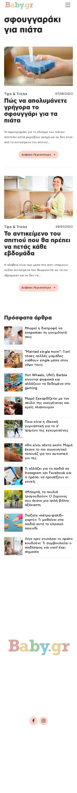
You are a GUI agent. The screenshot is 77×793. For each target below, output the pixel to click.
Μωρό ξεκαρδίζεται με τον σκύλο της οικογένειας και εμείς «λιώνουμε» (47, 403)
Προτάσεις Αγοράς (29, 700)
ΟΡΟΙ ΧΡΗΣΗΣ (40, 748)
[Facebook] (33, 721)
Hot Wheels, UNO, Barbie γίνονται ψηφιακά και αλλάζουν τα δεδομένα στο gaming (48, 381)
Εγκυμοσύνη (53, 665)
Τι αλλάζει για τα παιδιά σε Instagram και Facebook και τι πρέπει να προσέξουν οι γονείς (48, 475)
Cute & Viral (22, 692)
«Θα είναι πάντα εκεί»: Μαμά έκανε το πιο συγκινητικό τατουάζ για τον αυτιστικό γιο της (49, 452)
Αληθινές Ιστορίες (29, 683)
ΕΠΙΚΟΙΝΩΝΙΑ (18, 759)
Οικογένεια (39, 674)
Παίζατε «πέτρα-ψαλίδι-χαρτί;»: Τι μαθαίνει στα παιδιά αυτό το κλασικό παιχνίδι (44, 522)
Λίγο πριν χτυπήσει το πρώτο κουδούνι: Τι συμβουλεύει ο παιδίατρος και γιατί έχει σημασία (49, 545)
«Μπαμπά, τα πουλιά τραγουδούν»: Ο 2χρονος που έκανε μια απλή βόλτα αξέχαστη (47, 498)
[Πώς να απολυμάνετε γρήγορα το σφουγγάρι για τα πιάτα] (38, 66)
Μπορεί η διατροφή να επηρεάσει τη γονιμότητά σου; (46, 333)
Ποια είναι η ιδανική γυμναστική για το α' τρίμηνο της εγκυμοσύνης (47, 426)
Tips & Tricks (15, 94)
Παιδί (15, 674)
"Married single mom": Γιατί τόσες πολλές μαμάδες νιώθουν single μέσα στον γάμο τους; (47, 358)
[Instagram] (43, 721)
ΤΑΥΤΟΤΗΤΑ (16, 748)
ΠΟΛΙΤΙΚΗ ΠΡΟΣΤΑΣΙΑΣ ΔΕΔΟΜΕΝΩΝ (35, 754)
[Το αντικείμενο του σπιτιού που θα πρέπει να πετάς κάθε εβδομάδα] (38, 197)
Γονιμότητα (21, 665)
